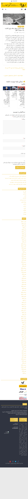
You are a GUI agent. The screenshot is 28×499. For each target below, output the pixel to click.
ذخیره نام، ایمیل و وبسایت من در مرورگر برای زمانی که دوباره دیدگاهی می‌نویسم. (14, 163)
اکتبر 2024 (24, 266)
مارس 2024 (24, 280)
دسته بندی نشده (23, 200)
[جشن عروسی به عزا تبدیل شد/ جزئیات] (14, 88)
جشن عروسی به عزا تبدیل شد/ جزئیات (14, 94)
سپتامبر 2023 (23, 292)
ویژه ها (24, 214)
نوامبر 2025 (24, 240)
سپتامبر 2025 (23, 244)
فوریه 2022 (24, 331)
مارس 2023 (24, 304)
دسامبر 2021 (23, 335)
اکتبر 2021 (24, 339)
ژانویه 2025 (24, 260)
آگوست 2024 (23, 270)
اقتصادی (24, 198)
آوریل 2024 (24, 278)
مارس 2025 (24, 256)
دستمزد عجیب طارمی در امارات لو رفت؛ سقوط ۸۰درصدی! (15, 178)
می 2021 (24, 349)
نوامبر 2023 (24, 288)
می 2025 (24, 252)
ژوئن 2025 (24, 250)
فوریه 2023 (24, 306)
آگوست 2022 (23, 319)
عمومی (19, 26)
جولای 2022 (23, 321)
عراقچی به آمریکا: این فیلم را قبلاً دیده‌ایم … (18, 180)
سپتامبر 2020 (23, 365)
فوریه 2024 (24, 282)
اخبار (22, 26)
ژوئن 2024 (24, 274)
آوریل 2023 (24, 302)
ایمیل (23, 146)
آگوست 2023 (23, 294)
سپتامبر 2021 (23, 341)
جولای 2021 (23, 345)
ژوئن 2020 (24, 371)
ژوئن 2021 (24, 347)
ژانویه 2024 (24, 284)
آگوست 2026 (23, 222)
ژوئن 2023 (24, 298)
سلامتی (24, 204)
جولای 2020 (23, 369)
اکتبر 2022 (24, 314)
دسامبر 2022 (23, 310)
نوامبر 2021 (24, 337)
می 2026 (24, 228)
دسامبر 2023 (23, 286)
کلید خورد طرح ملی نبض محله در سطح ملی (18, 182)
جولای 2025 (23, 248)
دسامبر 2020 (23, 359)
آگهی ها (24, 192)
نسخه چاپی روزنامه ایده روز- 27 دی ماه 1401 (15, 69)
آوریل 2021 (24, 351)
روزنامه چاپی (23, 202)
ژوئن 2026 (24, 226)
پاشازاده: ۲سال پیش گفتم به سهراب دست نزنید (17, 184)
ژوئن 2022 (24, 323)
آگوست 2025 (23, 246)
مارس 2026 (24, 232)
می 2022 (24, 325)
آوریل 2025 (24, 254)
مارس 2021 (24, 353)
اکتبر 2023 (24, 290)
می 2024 (24, 276)
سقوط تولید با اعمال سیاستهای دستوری (13, 75)
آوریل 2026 (24, 230)
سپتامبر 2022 (23, 316)
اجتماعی (24, 194)
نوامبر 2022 (24, 312)
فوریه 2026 (24, 234)
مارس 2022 (24, 329)
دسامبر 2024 (23, 262)
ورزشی (25, 212)
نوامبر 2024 (24, 264)
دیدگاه (23, 119)
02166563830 (15, 428)
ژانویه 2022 (24, 333)
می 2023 (24, 300)
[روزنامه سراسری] (25, 9)
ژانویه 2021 (24, 357)
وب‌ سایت (23, 153)
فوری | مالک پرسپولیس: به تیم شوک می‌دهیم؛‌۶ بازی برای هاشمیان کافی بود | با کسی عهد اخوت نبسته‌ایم (21, 98)
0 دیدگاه (15, 32)
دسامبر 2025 (23, 238)
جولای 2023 (23, 296)
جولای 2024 (23, 272)
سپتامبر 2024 (23, 268)
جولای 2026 (23, 224)
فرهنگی (24, 210)
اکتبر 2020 (24, 363)
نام (24, 138)
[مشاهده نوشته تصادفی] (2, 9)
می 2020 (24, 373)
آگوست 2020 (23, 367)
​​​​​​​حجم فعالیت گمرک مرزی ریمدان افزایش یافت (17, 176)
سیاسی (25, 206)
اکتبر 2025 (24, 242)
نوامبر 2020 (24, 361)
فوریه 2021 (24, 355)
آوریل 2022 (24, 327)
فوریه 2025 (24, 258)
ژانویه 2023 (24, 308)
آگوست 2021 (23, 343)
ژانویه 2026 (24, 236)
